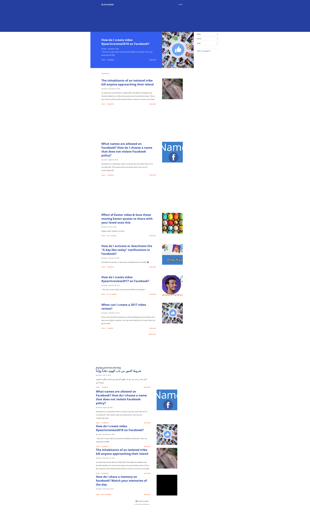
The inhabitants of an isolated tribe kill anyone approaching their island (127, 82)
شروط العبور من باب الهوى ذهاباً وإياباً (118, 371)
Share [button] (103, 60)
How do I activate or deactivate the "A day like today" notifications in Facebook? (126, 250)
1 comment (110, 328)
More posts (152, 334)
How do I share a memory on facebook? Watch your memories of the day (121, 480)
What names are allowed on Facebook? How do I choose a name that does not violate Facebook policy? (126, 149)
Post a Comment (112, 236)
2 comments (110, 60)
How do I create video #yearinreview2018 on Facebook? (125, 42)
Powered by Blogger (143, 501)
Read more (152, 60)
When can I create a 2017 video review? (123, 307)
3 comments (110, 104)
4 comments (110, 175)
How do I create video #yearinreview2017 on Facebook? (125, 279)
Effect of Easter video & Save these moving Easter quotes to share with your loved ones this (127, 218)
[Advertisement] (142, 18)
